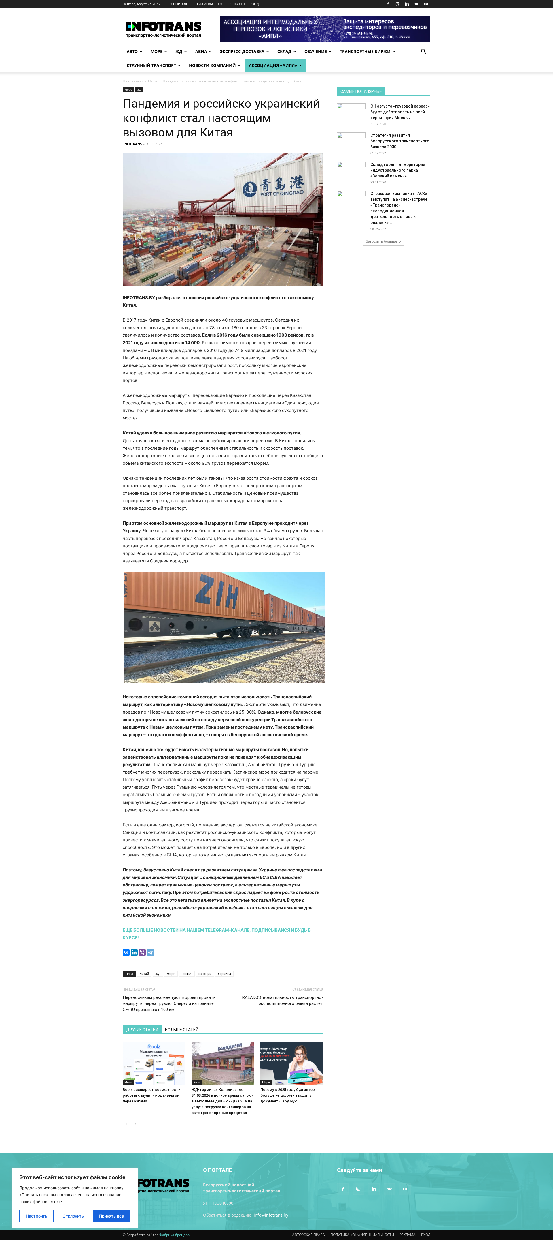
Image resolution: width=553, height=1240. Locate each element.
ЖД (178, 51)
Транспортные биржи (365, 51)
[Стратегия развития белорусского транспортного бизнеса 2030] (351, 142)
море (171, 973)
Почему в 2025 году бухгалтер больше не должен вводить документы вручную (287, 1095)
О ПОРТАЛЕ (179, 4)
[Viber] (142, 952)
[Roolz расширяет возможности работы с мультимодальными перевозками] (154, 1063)
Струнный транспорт (151, 65)
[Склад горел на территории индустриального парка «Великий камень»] (351, 172)
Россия (186, 973)
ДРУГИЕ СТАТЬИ (142, 1029)
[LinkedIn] (134, 952)
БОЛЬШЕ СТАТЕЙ (181, 1029)
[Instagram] (397, 4)
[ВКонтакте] (126, 952)
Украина (224, 973)
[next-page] (135, 1124)
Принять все (111, 1215)
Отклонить (73, 1215)
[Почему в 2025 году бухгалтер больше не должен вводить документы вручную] (291, 1063)
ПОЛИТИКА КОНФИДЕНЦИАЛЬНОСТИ (362, 1234)
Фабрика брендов (174, 1234)
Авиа (201, 51)
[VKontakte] (416, 4)
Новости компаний (212, 65)
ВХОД (254, 4)
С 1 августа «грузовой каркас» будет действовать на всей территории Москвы (400, 112)
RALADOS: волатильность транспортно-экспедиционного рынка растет (282, 1000)
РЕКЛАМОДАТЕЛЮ (207, 4)
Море (156, 51)
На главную (133, 81)
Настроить (36, 1215)
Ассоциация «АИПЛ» (273, 65)
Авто (132, 51)
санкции (204, 973)
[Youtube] (426, 4)
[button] (423, 52)
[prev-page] (126, 1124)
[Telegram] (150, 952)
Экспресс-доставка (242, 51)
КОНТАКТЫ (236, 4)
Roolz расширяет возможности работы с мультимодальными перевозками (152, 1095)
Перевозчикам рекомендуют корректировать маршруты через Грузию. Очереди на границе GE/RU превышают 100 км (169, 1003)
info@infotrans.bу (271, 1215)
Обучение (315, 51)
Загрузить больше (381, 241)
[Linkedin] (407, 4)
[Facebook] (388, 4)
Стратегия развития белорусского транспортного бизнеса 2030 (399, 141)
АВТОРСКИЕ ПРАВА (308, 1234)
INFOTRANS (132, 144)
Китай (144, 973)
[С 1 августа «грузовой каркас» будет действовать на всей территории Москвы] (351, 113)
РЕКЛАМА (407, 1234)
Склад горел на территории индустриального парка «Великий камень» (397, 170)
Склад (284, 51)
